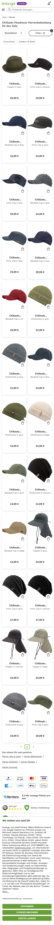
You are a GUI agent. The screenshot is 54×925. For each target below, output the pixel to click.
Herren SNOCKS (10, 761)
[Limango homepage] (9, 3)
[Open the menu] (3, 9)
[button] (14, 33)
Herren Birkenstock (33, 756)
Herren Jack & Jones (11, 756)
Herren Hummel (9, 767)
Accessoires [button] (9, 41)
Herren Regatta (28, 761)
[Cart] (22, 75)
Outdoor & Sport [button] (27, 41)
